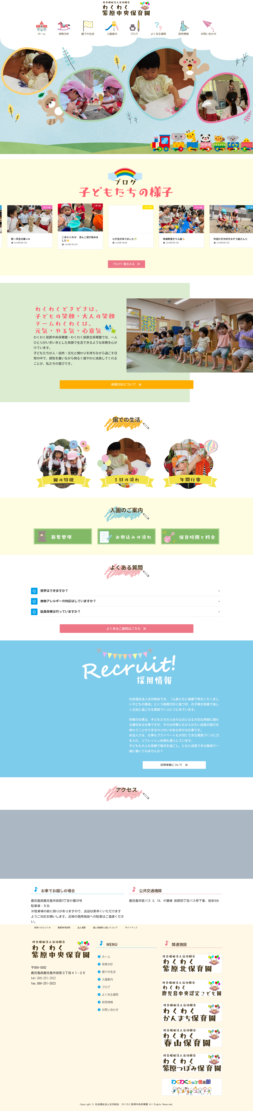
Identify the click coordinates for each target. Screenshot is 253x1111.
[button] (126, 264)
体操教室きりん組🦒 (170, 239)
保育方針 (107, 964)
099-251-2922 (46, 978)
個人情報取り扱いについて (105, 927)
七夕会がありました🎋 (120, 239)
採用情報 (107, 1002)
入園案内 (107, 979)
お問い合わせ (110, 1009)
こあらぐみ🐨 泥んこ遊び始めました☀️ (75, 238)
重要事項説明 (64, 927)
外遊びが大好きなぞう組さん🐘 (226, 239)
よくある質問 (110, 994)
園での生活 (109, 971)
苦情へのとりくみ (42, 927)
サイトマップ (131, 927)
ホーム (106, 956)
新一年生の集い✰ (16, 239)
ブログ (106, 987)
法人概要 (81, 927)
